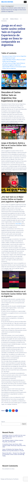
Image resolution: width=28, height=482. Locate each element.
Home (3, 6)
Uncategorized (9, 6)
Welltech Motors (14, 19)
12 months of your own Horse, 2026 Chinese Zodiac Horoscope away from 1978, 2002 (14, 445)
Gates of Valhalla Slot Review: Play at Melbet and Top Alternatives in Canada (13, 450)
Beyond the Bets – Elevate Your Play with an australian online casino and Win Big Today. (13, 454)
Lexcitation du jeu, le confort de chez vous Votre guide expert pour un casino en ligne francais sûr (13, 437)
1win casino (18, 223)
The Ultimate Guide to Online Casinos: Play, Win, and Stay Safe (12, 441)
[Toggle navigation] (25, 2)
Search (3, 421)
